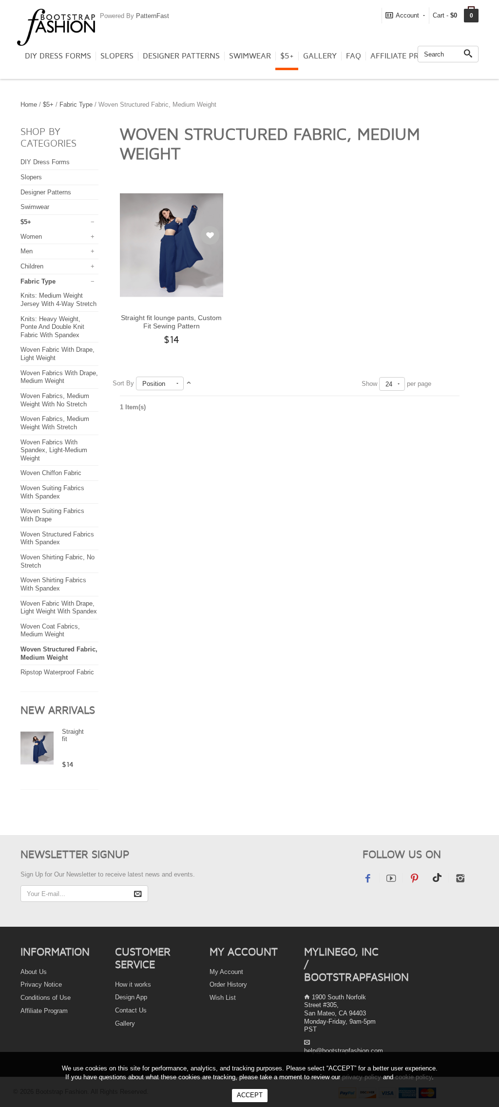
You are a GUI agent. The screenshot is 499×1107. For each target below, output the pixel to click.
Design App (131, 997)
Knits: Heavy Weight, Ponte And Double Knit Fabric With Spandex (52, 327)
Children (31, 266)
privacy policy (361, 1077)
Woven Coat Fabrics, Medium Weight (50, 630)
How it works (133, 984)
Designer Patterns (181, 56)
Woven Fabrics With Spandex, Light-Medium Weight (53, 450)
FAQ (353, 56)
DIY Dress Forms (58, 56)
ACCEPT (250, 1095)
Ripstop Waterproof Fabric (57, 672)
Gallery (320, 56)
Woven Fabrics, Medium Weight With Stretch (54, 423)
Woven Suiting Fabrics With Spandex (52, 492)
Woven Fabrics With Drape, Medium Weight (59, 377)
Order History (228, 984)
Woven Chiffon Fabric (50, 473)
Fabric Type (76, 104)
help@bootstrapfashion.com (343, 1050)
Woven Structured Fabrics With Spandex (57, 538)
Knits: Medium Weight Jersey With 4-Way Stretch (58, 299)
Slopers (117, 56)
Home (28, 104)
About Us (33, 971)
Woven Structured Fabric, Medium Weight (58, 653)
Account (407, 15)
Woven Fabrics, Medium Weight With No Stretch (54, 400)
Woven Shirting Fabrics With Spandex (53, 584)
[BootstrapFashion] (56, 26)
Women (31, 236)
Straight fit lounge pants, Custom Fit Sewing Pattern (171, 322)
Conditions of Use (45, 997)
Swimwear (250, 56)
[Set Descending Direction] (189, 383)
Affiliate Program (408, 56)
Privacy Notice (41, 984)
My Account (226, 971)
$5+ (287, 56)
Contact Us (131, 1010)
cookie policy (413, 1077)
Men (26, 251)
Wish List (223, 997)
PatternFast (152, 15)
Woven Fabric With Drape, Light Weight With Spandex (58, 607)
